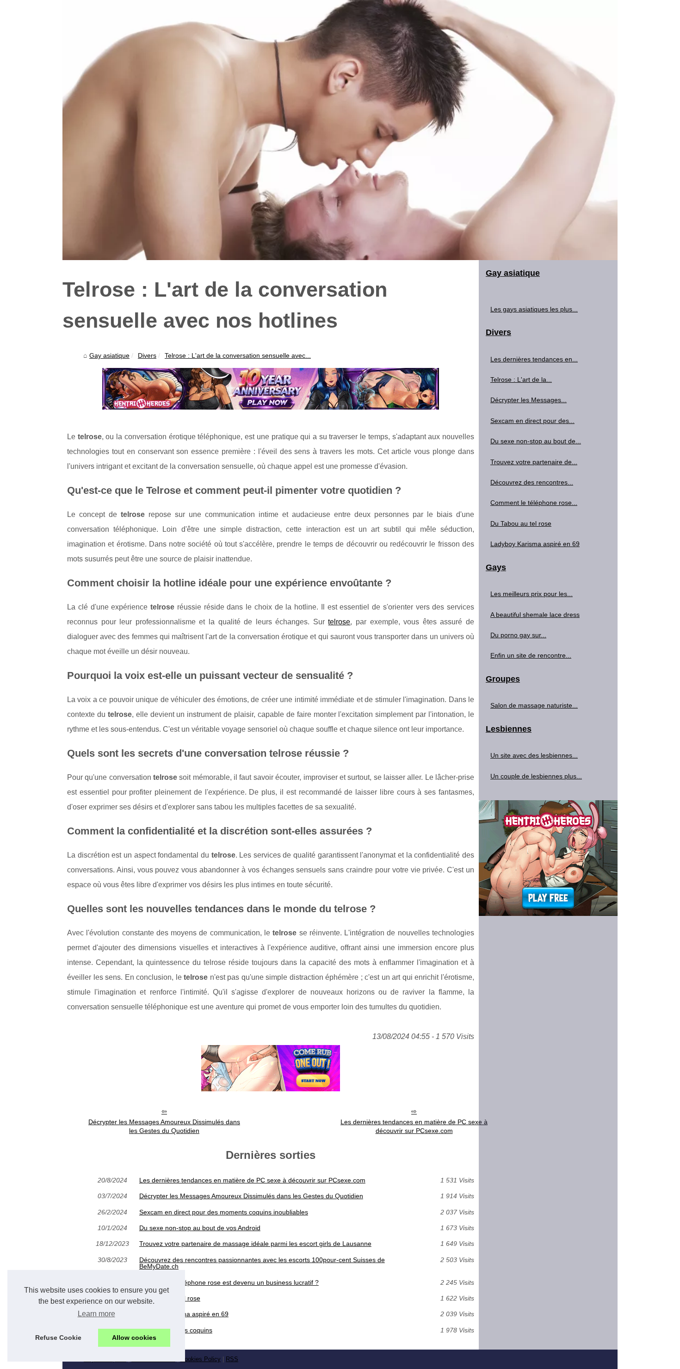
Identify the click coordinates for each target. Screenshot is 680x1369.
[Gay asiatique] (340, 130)
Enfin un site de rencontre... (530, 655)
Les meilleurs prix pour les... (531, 593)
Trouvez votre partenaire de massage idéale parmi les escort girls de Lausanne (255, 1243)
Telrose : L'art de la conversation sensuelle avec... (238, 355)
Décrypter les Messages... (528, 400)
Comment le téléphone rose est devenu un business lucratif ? (229, 1282)
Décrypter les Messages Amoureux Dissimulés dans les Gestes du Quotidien (164, 1126)
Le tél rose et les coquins (175, 1330)
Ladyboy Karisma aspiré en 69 (184, 1314)
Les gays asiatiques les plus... (534, 309)
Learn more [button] (96, 1314)
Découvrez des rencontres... (531, 482)
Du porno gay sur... (518, 635)
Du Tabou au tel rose (169, 1298)
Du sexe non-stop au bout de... (535, 441)
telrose (339, 622)
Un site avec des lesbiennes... (534, 755)
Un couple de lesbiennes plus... (536, 776)
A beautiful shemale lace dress (535, 614)
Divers (147, 355)
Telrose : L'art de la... (521, 379)
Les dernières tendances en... (534, 359)
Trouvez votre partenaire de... (533, 462)
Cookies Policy (200, 1359)
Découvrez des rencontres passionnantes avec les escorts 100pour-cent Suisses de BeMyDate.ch (262, 1263)
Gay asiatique (109, 355)
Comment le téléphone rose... (533, 502)
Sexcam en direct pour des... (532, 420)
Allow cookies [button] (134, 1337)
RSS (232, 1359)
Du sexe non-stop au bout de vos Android (199, 1228)
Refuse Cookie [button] (58, 1337)
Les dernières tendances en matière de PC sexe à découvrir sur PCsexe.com (414, 1126)
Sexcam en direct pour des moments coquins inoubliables (223, 1212)
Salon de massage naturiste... (534, 705)
